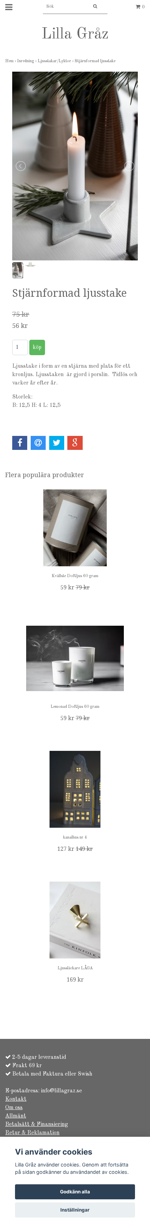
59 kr (75, 587)
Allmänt (15, 1116)
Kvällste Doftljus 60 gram (75, 576)
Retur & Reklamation (32, 1133)
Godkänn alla (75, 1191)
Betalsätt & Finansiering (36, 1124)
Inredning (27, 61)
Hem (11, 61)
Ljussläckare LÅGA (75, 968)
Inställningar (75, 1210)
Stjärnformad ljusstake (96, 61)
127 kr (75, 849)
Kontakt (16, 1099)
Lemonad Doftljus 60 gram (75, 707)
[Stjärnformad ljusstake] (75, 166)
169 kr (75, 979)
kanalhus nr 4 (75, 837)
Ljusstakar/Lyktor (56, 61)
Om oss (14, 1108)
